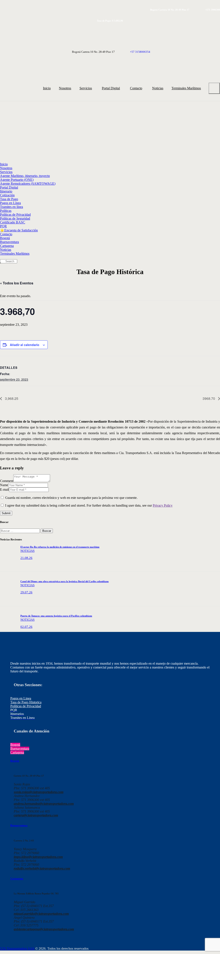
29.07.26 (26, 592)
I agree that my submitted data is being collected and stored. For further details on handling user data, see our (89, 505)
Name (4, 485)
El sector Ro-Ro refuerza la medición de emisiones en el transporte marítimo (59, 547)
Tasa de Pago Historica (25, 702)
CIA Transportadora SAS (17, 948)
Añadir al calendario (24, 345)
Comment (6, 481)
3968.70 (209, 398)
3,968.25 (11, 398)
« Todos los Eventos (16, 283)
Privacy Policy (163, 505)
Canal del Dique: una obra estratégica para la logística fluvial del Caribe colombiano (64, 581)
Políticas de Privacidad (25, 706)
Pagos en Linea (20, 698)
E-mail (4, 489)
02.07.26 (26, 626)
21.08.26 (26, 558)
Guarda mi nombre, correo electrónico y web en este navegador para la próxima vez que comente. (71, 497)
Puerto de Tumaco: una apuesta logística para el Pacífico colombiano (56, 615)
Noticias (27, 550)
